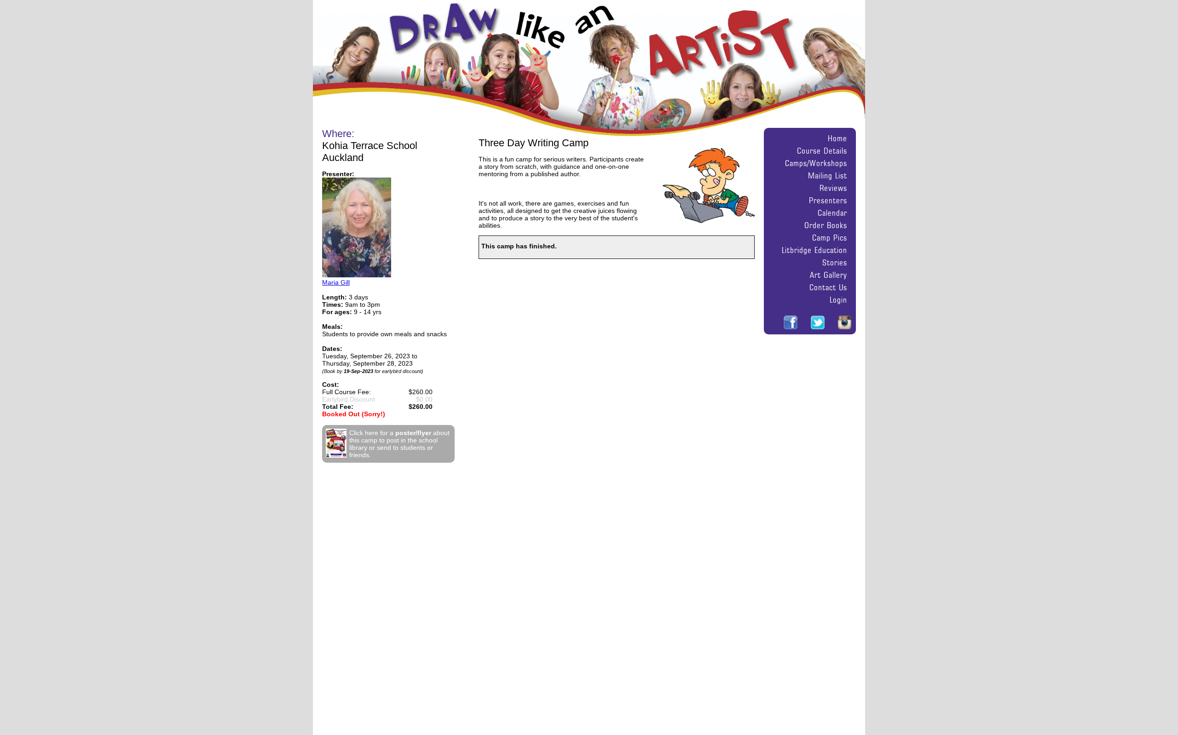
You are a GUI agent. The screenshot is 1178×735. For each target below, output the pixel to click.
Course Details (822, 150)
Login (838, 299)
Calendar (832, 213)
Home (837, 138)
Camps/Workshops (816, 163)
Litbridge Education (814, 250)
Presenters (828, 200)
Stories (834, 262)
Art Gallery (828, 275)
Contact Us (828, 287)
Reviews (833, 188)
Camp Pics (829, 237)
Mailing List (827, 175)
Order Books (825, 225)
